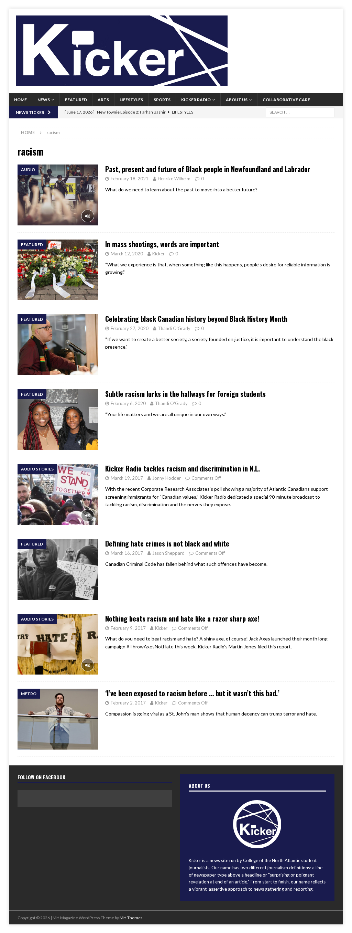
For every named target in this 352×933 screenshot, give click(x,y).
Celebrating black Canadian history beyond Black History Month (196, 319)
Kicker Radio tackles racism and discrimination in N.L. (182, 468)
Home (20, 99)
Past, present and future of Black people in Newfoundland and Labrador (207, 169)
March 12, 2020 (127, 253)
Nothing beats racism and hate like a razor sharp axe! (182, 618)
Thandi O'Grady (174, 328)
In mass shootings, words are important (162, 244)
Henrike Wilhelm (174, 178)
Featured (76, 99)
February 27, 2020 (129, 328)
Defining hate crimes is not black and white (167, 543)
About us (237, 99)
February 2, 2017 (128, 703)
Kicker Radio (196, 99)
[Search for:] (300, 112)
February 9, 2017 (128, 628)
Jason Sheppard (168, 553)
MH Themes (131, 917)
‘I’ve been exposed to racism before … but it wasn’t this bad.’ (192, 693)
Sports (162, 99)
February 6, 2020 (128, 403)
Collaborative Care (286, 99)
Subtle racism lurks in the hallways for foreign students (185, 394)
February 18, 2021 (129, 178)
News (43, 99)
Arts (103, 99)
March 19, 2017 (127, 478)
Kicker (158, 253)
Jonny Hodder (166, 478)
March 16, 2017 (127, 553)
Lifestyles (131, 99)
